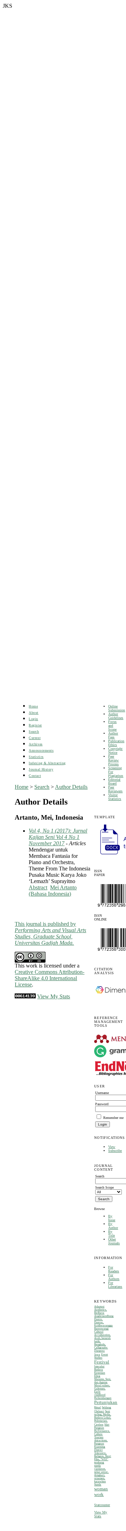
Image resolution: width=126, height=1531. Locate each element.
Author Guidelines (115, 716)
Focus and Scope (112, 725)
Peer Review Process (113, 760)
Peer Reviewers (115, 789)
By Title (111, 1233)
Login (33, 719)
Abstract (38, 887)
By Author (113, 1226)
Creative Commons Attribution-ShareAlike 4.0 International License (49, 978)
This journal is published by (50, 933)
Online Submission (116, 708)
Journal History (41, 769)
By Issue (111, 1218)
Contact (35, 776)
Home (33, 706)
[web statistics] (25, 996)
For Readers (113, 1269)
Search (34, 731)
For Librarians (115, 1285)
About (33, 713)
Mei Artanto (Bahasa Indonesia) (53, 890)
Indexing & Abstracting (47, 763)
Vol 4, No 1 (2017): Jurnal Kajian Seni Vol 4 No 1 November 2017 (58, 837)
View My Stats (100, 1514)
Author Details (71, 787)
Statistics (36, 757)
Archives (35, 744)
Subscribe (115, 1151)
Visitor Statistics (114, 797)
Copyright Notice (115, 750)
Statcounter (102, 1505)
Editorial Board (114, 781)
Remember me (113, 1118)
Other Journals (114, 1241)
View (111, 1147)
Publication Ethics (116, 743)
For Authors (113, 1277)
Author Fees (113, 735)
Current (35, 738)
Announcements (41, 750)
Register (35, 725)
